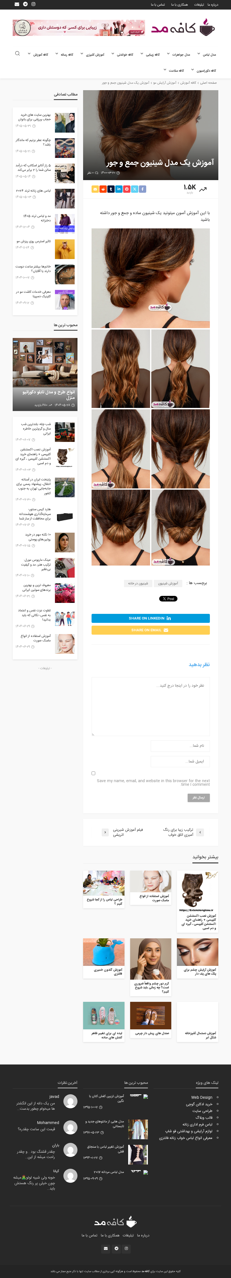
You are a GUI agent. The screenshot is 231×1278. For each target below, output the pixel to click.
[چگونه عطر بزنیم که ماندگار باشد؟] (65, 148)
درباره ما (213, 5)
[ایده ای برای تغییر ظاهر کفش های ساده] (104, 1015)
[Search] (17, 54)
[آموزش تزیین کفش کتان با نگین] (138, 1096)
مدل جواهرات (181, 55)
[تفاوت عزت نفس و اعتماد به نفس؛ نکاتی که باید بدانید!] (65, 618)
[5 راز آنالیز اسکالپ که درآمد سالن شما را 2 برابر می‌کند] (65, 173)
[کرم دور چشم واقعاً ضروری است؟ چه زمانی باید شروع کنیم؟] (151, 959)
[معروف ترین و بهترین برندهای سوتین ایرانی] (65, 593)
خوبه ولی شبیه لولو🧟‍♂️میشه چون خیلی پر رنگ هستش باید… (34, 1183)
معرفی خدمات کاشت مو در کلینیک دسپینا (33, 294)
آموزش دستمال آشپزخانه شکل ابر (200, 1036)
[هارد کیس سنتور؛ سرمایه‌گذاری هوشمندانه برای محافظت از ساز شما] (65, 517)
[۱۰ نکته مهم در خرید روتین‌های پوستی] (65, 542)
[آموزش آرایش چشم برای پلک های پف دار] (197, 952)
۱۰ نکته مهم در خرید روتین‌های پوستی (38, 537)
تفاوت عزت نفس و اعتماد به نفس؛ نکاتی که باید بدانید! (34, 615)
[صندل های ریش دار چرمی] (151, 1015)
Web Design (201, 1098)
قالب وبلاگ (204, 1118)
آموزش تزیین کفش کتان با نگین (106, 1099)
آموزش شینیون (168, 583)
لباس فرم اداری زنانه (197, 1125)
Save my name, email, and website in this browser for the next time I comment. (153, 783)
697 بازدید (41, 405)
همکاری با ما (179, 5)
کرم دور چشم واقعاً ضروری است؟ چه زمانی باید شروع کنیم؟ (151, 988)
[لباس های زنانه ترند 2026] (65, 198)
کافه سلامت (176, 71)
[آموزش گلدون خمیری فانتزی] (104, 952)
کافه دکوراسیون (206, 71)
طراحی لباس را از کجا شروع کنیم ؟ (104, 902)
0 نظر (90, 173)
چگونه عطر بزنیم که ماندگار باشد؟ (33, 142)
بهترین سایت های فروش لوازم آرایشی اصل (48, 395)
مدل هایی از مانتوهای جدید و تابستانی (104, 1124)
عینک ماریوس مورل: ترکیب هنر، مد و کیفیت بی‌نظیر (36, 565)
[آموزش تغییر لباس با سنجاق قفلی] (138, 1154)
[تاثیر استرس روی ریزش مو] (65, 249)
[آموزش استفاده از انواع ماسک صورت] (151, 881)
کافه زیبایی (153, 55)
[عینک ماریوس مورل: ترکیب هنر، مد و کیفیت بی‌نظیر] (65, 568)
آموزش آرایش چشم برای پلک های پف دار (200, 972)
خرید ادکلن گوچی (199, 1104)
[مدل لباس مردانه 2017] (138, 1172)
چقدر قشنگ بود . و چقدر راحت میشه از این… (36, 1155)
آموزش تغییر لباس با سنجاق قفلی (105, 1149)
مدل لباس (209, 55)
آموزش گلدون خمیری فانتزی (108, 972)
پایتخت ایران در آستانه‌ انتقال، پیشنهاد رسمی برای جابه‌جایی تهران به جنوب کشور (33, 487)
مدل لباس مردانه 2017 (109, 1172)
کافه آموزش (40, 55)
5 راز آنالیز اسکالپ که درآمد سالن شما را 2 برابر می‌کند (33, 168)
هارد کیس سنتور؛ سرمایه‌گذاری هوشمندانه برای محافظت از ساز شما (35, 514)
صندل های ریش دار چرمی (152, 1034)
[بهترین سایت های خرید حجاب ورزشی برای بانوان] (65, 123)
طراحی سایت (202, 1111)
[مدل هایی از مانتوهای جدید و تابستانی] (138, 1129)
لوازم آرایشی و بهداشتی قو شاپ (188, 1131)
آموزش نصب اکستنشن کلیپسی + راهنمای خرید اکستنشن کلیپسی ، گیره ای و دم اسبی (198, 922)
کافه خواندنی (125, 55)
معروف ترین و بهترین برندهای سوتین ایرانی (36, 588)
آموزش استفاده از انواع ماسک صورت (154, 899)
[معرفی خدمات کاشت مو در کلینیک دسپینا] (65, 300)
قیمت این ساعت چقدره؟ (36, 1129)
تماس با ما (158, 5)
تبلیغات (199, 5)
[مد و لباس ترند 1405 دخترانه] (65, 224)
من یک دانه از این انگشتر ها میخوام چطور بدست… (35, 1106)
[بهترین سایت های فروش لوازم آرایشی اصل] (45, 374)
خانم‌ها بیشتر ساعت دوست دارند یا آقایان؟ (33, 269)
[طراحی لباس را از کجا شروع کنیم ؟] (104, 883)
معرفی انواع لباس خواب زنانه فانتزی (185, 1138)
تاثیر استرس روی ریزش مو (34, 241)
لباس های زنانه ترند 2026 (33, 191)
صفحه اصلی (208, 83)
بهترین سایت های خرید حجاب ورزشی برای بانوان (34, 117)
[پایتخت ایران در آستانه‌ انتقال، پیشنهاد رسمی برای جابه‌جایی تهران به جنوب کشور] (65, 487)
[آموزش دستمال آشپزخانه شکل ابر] (197, 1015)
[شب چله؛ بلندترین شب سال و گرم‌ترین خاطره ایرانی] (65, 432)
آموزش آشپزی (95, 55)
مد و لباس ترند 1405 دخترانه (37, 218)
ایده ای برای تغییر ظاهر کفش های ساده (107, 1036)
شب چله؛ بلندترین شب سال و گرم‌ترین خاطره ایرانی (36, 429)
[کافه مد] (183, 27)
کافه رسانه (67, 55)
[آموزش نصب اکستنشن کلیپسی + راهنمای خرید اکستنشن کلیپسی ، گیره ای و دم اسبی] (197, 891)
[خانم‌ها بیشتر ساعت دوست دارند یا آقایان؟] (65, 274)
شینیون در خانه (138, 583)
